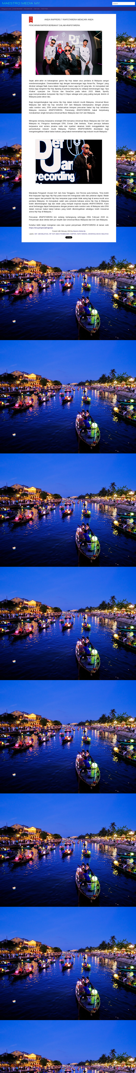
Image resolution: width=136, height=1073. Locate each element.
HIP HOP (52, 234)
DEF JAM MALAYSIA (41, 234)
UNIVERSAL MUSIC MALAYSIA (98, 234)
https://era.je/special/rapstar (41, 228)
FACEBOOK (28, 8)
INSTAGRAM (17, 8)
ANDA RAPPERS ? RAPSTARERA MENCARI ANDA (68, 19)
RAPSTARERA (82, 234)
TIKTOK (37, 8)
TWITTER (44, 8)
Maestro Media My (79, 231)
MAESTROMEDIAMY (62, 234)
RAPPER (73, 234)
